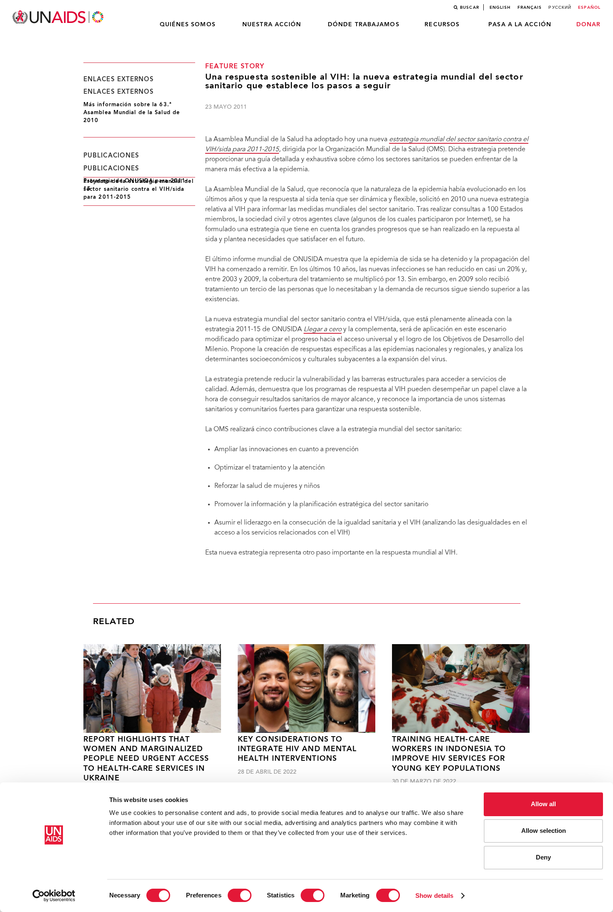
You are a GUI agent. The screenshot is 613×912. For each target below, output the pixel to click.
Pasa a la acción (519, 24)
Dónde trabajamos (363, 24)
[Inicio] (59, 17)
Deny (543, 857)
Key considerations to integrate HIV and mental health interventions (297, 749)
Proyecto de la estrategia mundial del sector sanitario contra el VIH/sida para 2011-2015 (138, 189)
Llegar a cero (323, 329)
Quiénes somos (188, 24)
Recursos (442, 24)
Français (530, 7)
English (500, 7)
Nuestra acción (271, 24)
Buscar (469, 7)
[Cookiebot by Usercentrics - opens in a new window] (54, 896)
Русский (559, 7)
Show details (434, 895)
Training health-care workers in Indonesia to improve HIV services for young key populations (449, 754)
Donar (588, 24)
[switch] (239, 895)
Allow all (543, 803)
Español (589, 7)
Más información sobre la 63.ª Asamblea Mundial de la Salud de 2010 (131, 112)
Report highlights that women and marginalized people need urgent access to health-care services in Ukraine (146, 759)
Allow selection (543, 830)
